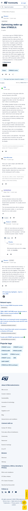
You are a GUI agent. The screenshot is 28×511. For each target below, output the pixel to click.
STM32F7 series (6, 357)
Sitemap (4, 461)
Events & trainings (6, 444)
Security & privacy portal (8, 484)
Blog (3, 415)
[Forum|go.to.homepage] (10, 3)
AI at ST (4, 449)
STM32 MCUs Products (8, 11)
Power (4, 70)
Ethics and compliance (7, 472)
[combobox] (14, 7)
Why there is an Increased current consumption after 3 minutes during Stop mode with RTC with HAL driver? (13, 321)
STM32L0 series (13, 70)
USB (14, 357)
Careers (4, 406)
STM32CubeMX (6, 350)
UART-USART (5, 361)
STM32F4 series (18, 347)
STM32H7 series (6, 347)
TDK (5, 87)
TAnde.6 (6, 16)
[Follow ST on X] (2, 492)
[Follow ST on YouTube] (16, 492)
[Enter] (2, 7)
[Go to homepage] (5, 380)
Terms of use (6, 501)
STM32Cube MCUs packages (10, 365)
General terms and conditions (9, 419)
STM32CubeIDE (17, 350)
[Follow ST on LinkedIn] (6, 492)
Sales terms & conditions (17, 501)
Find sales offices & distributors (10, 432)
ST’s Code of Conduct (7, 480)
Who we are (5, 389)
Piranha (11, 242)
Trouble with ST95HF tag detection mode (11, 337)
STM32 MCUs (4, 307)
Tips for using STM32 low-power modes (11, 305)
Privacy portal (15, 503)
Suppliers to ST (6, 410)
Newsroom (4, 440)
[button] (2, 3)
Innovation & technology (8, 402)
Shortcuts (4, 457)
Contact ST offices (6, 427)
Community (4, 436)
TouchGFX (4, 354)
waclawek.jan (7, 190)
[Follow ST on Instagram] (9, 492)
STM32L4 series (14, 354)
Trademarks (7, 503)
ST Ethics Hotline (6, 476)
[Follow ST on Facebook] (12, 492)
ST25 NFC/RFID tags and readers (8, 339)
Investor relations (6, 393)
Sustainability (5, 398)
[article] (14, 119)
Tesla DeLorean (8, 157)
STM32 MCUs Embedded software (8, 325)
